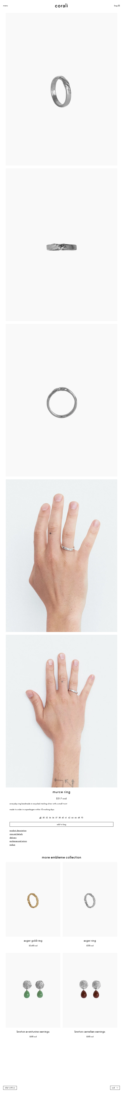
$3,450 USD (33, 946)
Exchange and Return (18, 841)
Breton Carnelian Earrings (90, 1031)
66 (76, 818)
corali (61, 6)
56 (53, 818)
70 (82, 818)
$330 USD (90, 946)
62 (69, 818)
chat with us (10, 1088)
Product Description (18, 831)
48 (40, 818)
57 (56, 818)
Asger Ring (90, 940)
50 (44, 818)
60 (63, 818)
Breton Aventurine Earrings (33, 1031)
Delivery (13, 838)
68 (79, 818)
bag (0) (117, 6)
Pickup (12, 845)
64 (72, 818)
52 (47, 818)
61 (66, 818)
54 (50, 818)
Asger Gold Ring (33, 940)
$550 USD (33, 1037)
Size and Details (16, 834)
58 (60, 818)
